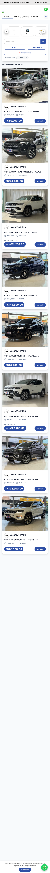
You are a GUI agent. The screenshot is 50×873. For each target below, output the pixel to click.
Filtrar (16, 47)
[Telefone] (41, 9)
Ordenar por (35, 47)
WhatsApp (46, 9)
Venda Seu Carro (21, 17)
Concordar (25, 869)
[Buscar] (43, 41)
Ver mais (40, 121)
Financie (35, 17)
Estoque (6, 17)
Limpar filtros (26, 53)
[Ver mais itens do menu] (46, 17)
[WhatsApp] (44, 867)
